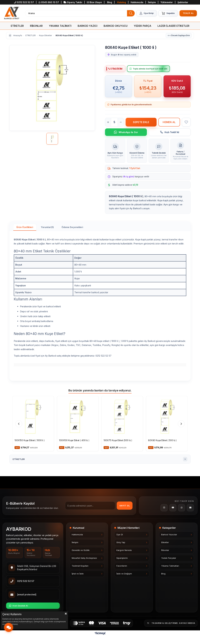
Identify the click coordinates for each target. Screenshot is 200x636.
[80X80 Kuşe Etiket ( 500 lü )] (166, 416)
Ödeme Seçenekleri (72, 227)
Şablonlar (183, 2)
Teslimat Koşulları (80, 566)
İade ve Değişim (124, 574)
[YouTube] (172, 507)
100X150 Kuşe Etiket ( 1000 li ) (30, 440)
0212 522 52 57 (25, 2)
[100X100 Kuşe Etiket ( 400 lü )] (77, 416)
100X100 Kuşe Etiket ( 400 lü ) (74, 440)
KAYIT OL (125, 505)
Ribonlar (165, 550)
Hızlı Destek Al (20, 605)
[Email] (190, 507)
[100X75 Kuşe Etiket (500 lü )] (122, 416)
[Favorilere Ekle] (186, 122)
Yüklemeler (166, 2)
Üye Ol (119, 534)
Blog (110, 2)
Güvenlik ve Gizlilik (81, 550)
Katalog (122, 2)
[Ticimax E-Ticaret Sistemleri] (100, 633)
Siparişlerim (122, 558)
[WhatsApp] (181, 507)
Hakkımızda (137, 2)
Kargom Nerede (124, 550)
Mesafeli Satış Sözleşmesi (84, 558)
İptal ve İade (78, 574)
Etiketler (165, 542)
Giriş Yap (120, 542)
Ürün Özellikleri (24, 227)
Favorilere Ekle (49, 400)
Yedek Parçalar (168, 558)
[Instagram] (164, 507)
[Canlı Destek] (8, 627)
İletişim (152, 2)
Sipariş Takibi (74, 2)
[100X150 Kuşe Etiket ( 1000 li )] (33, 416)
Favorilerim (121, 566)
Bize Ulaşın (95, 2)
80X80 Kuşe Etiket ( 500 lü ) (162, 440)
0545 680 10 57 (50, 2)
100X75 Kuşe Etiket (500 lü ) (118, 440)
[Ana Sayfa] (11, 13)
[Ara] (131, 13)
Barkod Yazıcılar (169, 534)
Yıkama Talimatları (170, 566)
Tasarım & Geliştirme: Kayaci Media (173, 623)
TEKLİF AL (188, 13)
